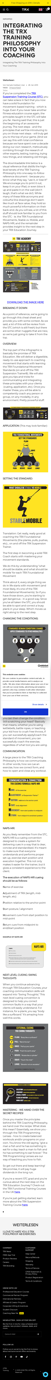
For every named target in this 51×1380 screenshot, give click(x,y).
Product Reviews (10, 1259)
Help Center (30, 1254)
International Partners (12, 1299)
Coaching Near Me (13, 1313)
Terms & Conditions (34, 1281)
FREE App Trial (9, 1255)
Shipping (29, 1261)
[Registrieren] (38, 1334)
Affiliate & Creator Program (14, 1302)
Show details (38, 704)
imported (7, 19)
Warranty (29, 1265)
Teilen (5, 90)
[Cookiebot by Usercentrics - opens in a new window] (38, 666)
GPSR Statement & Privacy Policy (33, 1273)
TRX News (7, 1251)
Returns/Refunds (32, 1257)
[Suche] (7, 9)
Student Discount (10, 1310)
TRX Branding (8, 1266)
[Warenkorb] (47, 9)
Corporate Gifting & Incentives (15, 1306)
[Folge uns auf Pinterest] (16, 1356)
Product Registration (34, 1277)
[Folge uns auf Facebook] (5, 1356)
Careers (6, 1262)
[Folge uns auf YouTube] (21, 1356)
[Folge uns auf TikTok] (27, 1356)
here (17, 1192)
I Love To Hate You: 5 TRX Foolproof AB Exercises (19, 1232)
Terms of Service (32, 1268)
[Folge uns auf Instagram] (11, 1356)
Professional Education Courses (16, 1292)
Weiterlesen (8, 80)
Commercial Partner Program (15, 1295)
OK (25, 712)
